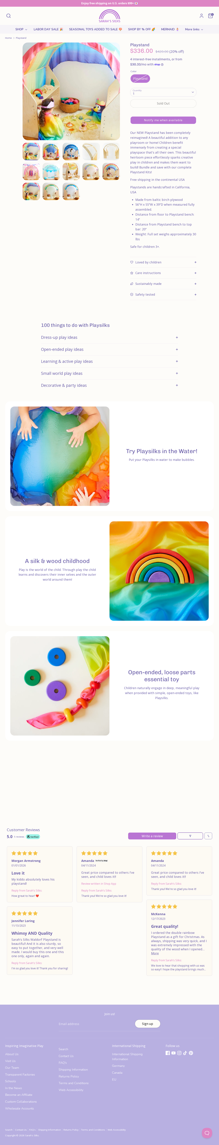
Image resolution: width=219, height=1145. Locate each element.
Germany (118, 1066)
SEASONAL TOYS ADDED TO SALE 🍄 (95, 29)
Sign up (147, 1024)
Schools (10, 1081)
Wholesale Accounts (19, 1108)
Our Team (12, 1068)
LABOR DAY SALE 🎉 (48, 29)
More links (192, 29)
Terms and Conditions (74, 1083)
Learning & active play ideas (67, 361)
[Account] (201, 15)
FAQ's (63, 1063)
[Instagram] (179, 1053)
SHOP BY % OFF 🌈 (141, 29)
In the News (13, 1088)
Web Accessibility (71, 1090)
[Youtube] (173, 1053)
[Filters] (190, 836)
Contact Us (66, 1056)
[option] (71, 93)
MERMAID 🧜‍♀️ (170, 29)
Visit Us (10, 1061)
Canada (117, 1073)
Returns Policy (69, 1076)
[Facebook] (168, 1053)
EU (114, 1079)
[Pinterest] (191, 1053)
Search (63, 1049)
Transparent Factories (20, 1075)
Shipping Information (73, 1070)
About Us (11, 1054)
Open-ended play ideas (62, 349)
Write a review (152, 836)
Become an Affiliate (18, 1095)
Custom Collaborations (21, 1102)
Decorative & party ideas (64, 385)
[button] (163, 120)
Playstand (21, 37)
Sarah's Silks (32, 1135)
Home (8, 37)
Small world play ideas (61, 373)
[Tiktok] (185, 1053)
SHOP (19, 29)
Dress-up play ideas (59, 337)
